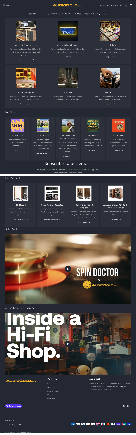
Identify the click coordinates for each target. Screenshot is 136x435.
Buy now (92, 150)
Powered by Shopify (25, 432)
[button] (4, 5)
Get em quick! (82, 222)
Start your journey (24, 60)
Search (49, 384)
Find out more (41, 153)
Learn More (24, 104)
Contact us (66, 57)
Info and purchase (51, 220)
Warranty (50, 395)
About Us (50, 387)
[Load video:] (68, 269)
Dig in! (108, 57)
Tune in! (117, 150)
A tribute (66, 156)
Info (66, 104)
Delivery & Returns (53, 391)
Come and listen (19, 220)
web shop (117, 52)
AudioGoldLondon (15, 432)
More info (108, 104)
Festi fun (16, 150)
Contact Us (51, 399)
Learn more (114, 219)
